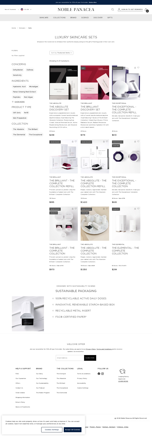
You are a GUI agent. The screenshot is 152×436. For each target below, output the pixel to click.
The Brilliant (33, 129)
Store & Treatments (10, 9)
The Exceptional (35, 135)
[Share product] (73, 68)
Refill (26, 113)
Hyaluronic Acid (19, 86)
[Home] (76, 9)
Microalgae (33, 86)
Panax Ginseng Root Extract (24, 92)
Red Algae (28, 97)
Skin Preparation (19, 118)
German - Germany (108, 427)
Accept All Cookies (72, 430)
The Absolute (18, 129)
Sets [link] (30, 28)
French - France (95, 427)
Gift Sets (17, 113)
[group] (29, 72)
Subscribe (90, 358)
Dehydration (18, 70)
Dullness (30, 70)
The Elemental (19, 135)
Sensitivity (17, 75)
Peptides (16, 97)
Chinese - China (122, 427)
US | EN (26, 9)
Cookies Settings (52, 430)
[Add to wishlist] (76, 68)
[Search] (112, 9)
